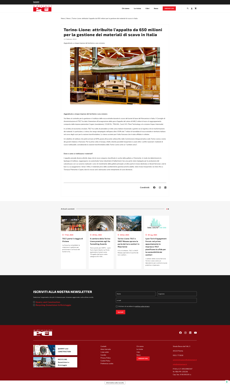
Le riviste (137, 8)
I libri (147, 8)
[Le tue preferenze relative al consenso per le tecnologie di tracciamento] (227, 382)
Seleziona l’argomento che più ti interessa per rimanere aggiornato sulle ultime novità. (63, 297)
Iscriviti (120, 312)
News (156, 8)
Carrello (103, 355)
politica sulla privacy (142, 306)
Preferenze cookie (107, 363)
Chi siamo (125, 8)
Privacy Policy (106, 358)
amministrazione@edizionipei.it (185, 360)
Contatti (103, 346)
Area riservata (106, 349)
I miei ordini (105, 352)
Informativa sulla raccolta (115, 383)
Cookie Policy (105, 361)
